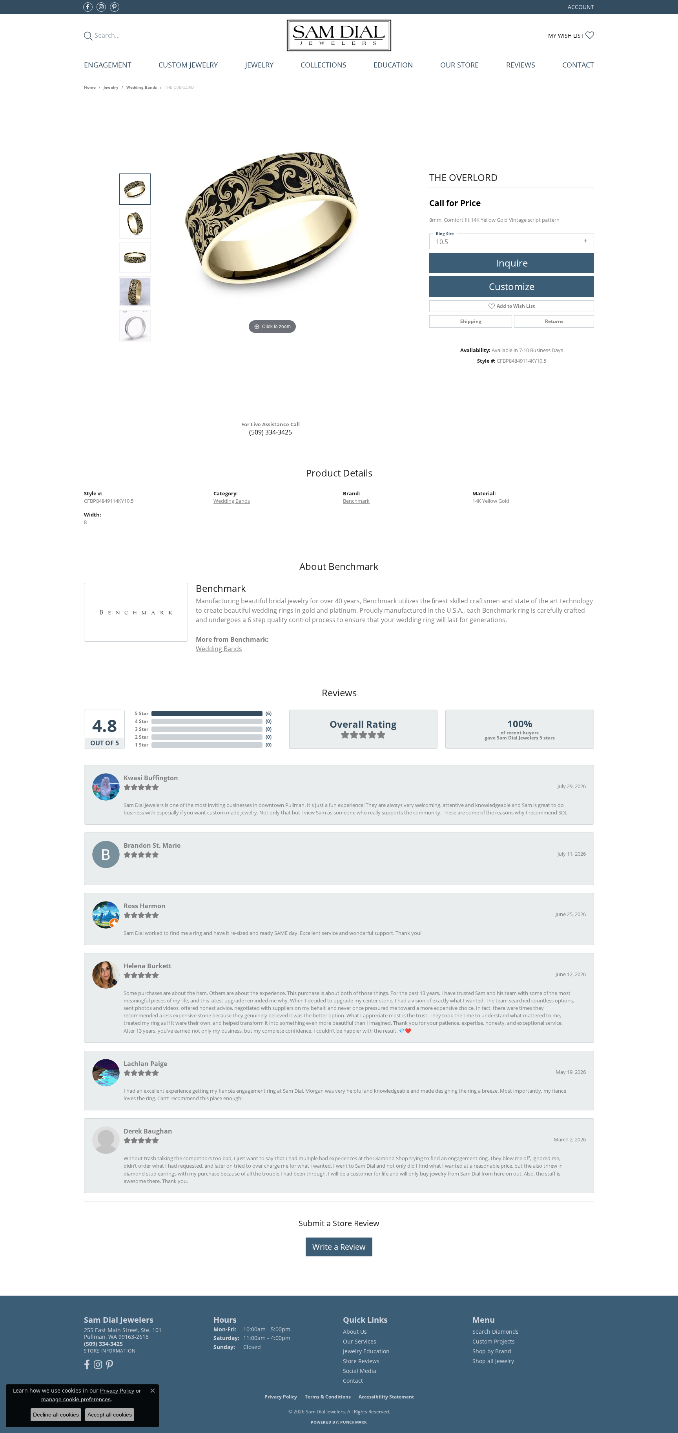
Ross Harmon (145, 906)
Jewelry (259, 64)
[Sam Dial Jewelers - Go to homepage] (338, 35)
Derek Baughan (148, 1131)
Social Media (359, 1371)
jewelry (111, 87)
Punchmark (353, 1422)
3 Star (141, 729)
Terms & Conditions (328, 1396)
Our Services (359, 1341)
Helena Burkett (147, 966)
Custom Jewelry (188, 64)
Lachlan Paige (145, 1063)
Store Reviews (361, 1361)
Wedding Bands (141, 87)
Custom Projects (493, 1341)
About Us (355, 1331)
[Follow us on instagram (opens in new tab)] (101, 7)
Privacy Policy (280, 1396)
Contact (578, 64)
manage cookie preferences (76, 1399)
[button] (580, 7)
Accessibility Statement (386, 1396)
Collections (323, 64)
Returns (554, 321)
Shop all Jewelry (493, 1361)
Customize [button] (511, 286)
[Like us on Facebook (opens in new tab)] (88, 7)
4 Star (141, 721)
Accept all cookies (109, 1414)
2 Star (141, 737)
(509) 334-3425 (270, 432)
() (269, 713)
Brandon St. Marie (152, 845)
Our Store (459, 64)
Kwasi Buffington (151, 778)
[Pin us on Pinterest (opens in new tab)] (114, 7)
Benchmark (356, 500)
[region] (272, 257)
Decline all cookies (56, 1414)
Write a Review (339, 1246)
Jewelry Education (366, 1351)
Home (90, 87)
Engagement (107, 64)
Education (393, 64)
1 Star (141, 744)
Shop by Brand (491, 1351)
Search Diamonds (495, 1331)
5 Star (141, 713)
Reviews (520, 64)
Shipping (470, 321)
